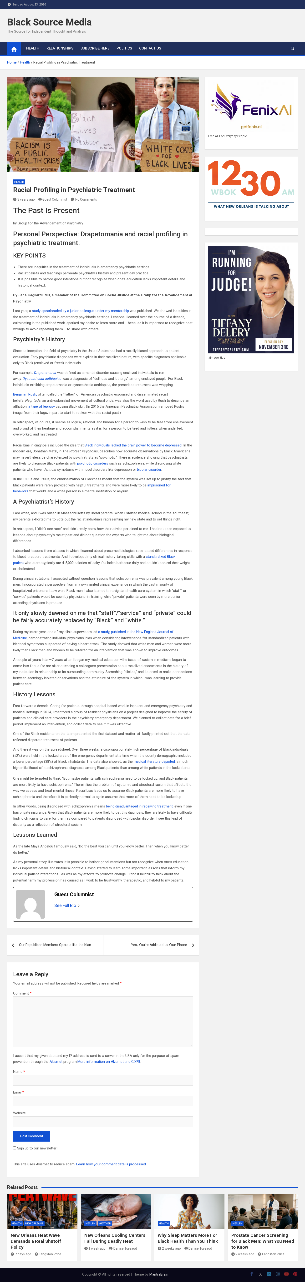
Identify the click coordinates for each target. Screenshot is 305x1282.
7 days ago (23, 1254)
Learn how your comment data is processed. (111, 1164)
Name (19, 1071)
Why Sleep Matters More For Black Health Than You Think (188, 1238)
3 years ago (26, 199)
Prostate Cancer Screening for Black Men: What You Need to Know (262, 1241)
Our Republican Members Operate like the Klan (55, 945)
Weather (105, 1223)
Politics (124, 48)
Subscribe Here (95, 48)
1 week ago (97, 1248)
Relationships (59, 48)
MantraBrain (158, 1274)
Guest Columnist (54, 199)
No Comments (86, 199)
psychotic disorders (92, 463)
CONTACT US (150, 48)
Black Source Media (49, 22)
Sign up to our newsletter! (37, 1148)
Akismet (56, 1061)
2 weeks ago (171, 1248)
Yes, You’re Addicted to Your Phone (159, 945)
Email (18, 1092)
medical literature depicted (154, 761)
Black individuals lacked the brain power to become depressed (133, 445)
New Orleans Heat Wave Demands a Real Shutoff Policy (36, 1241)
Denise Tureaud (125, 1248)
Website (19, 1113)
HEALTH (32, 48)
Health (19, 181)
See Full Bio (65, 905)
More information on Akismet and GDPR (108, 1061)
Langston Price (50, 1254)
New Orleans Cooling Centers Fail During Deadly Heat (114, 1238)
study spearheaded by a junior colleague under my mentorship (80, 311)
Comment (22, 993)
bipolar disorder (149, 469)
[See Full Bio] (79, 905)
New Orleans (34, 1223)
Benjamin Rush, (25, 394)
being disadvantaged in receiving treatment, (139, 806)
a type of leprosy (41, 406)
